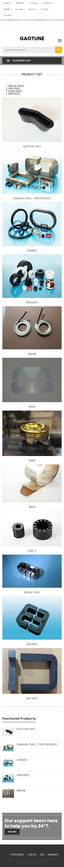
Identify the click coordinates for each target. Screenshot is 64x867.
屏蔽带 (32, 506)
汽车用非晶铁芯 (17, 854)
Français (34, 3)
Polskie (44, 9)
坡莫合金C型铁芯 (32, 592)
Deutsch (48, 3)
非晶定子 (32, 550)
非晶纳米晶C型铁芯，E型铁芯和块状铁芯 (32, 198)
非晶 (42, 854)
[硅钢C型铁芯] (32, 670)
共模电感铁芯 (32, 302)
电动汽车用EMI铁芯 (32, 146)
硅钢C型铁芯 (32, 698)
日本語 (7, 9)
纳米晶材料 (52, 854)
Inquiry (12, 831)
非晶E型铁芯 (32, 644)
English (7, 3)
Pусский (19, 9)
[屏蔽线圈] (8, 793)
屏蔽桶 (32, 460)
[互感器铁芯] (8, 762)
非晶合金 (32, 854)
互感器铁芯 (32, 250)
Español (7, 15)
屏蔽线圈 (32, 353)
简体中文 (20, 3)
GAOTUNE (32, 38)
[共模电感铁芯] (8, 778)
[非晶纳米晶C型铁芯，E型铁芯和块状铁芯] (8, 747)
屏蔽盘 (32, 406)
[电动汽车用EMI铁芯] (8, 731)
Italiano (32, 9)
